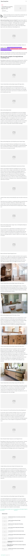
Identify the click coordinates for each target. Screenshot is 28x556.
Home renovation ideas (14, 48)
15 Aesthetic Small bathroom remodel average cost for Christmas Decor (15, 541)
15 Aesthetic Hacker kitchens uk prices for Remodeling (16, 548)
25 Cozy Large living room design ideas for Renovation (16, 527)
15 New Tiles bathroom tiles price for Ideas (14, 520)
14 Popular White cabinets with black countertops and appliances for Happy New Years (16, 545)
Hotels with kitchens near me (5, 48)
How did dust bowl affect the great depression (14, 47)
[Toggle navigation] (26, 1)
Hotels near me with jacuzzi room (6, 50)
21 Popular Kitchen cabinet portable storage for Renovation (16, 534)
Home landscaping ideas (22, 48)
